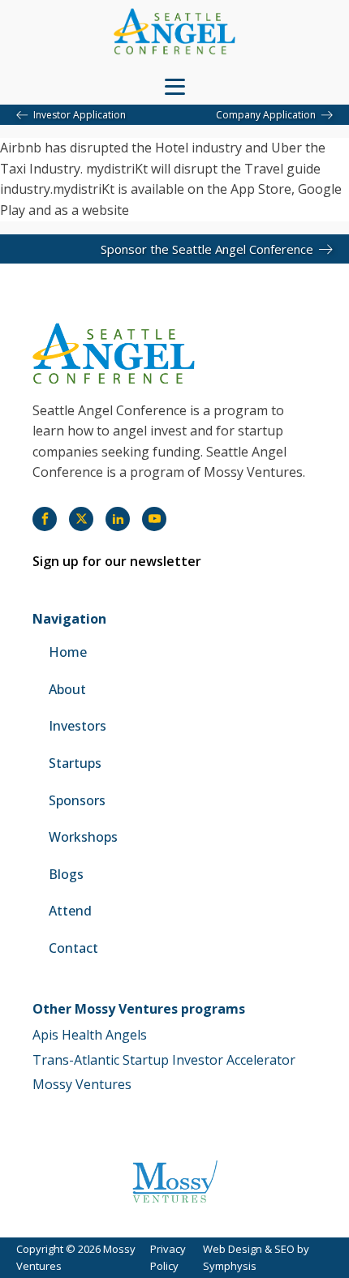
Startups (75, 763)
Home (68, 652)
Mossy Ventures (81, 1084)
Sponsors (77, 800)
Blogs (66, 874)
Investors (77, 726)
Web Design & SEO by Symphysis (256, 1257)
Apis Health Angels (89, 1035)
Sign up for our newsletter (116, 561)
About (67, 689)
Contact (73, 948)
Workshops (83, 837)
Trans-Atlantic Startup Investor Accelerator (163, 1060)
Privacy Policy (168, 1257)
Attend (70, 911)
